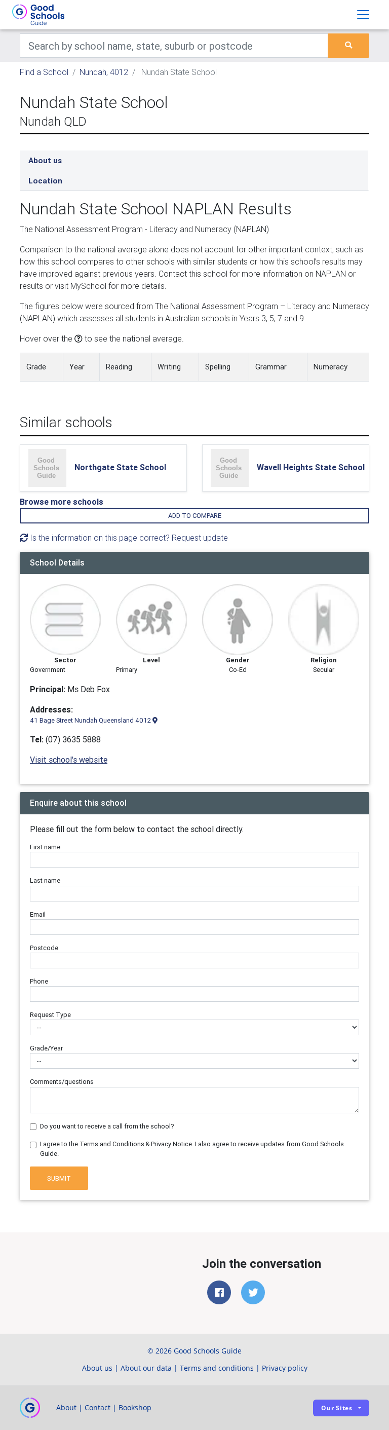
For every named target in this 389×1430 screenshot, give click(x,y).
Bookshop (135, 1407)
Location (45, 180)
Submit (59, 1178)
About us (45, 160)
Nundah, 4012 (104, 72)
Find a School (44, 72)
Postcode (44, 948)
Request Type (50, 1014)
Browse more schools (61, 502)
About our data (146, 1368)
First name (45, 847)
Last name (45, 880)
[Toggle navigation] (363, 14)
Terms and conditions (217, 1368)
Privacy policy (284, 1368)
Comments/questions (62, 1081)
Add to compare (194, 515)
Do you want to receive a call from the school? (107, 1126)
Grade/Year (46, 1048)
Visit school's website (68, 760)
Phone (39, 981)
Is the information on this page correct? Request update (128, 538)
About (66, 1407)
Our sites (337, 1408)
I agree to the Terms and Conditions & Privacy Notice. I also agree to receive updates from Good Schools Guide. (192, 1149)
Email (38, 914)
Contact (97, 1407)
